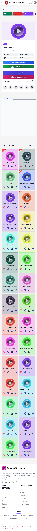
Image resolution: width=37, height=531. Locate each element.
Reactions (23, 502)
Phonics (22, 499)
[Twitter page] (9, 482)
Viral (4, 44)
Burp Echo (10, 265)
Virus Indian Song (10, 327)
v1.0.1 (11, 528)
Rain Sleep (27, 286)
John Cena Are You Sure (11, 286)
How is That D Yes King (11, 224)
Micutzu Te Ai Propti (27, 389)
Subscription (10, 245)
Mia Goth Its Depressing (28, 327)
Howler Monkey (26, 410)
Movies (4, 498)
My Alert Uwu (10, 348)
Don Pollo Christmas (27, 183)
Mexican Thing (27, 224)
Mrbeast (27, 307)
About (6, 516)
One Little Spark (10, 410)
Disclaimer (12, 519)
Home (7, 9)
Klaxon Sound (27, 451)
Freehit (26, 430)
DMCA (26, 519)
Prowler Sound (10, 430)
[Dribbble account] (16, 482)
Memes (5, 495)
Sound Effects (24, 505)
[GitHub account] (13, 482)
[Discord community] (6, 482)
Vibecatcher (11, 51)
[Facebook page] (2, 482)
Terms (30, 516)
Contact (14, 516)
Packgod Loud (27, 369)
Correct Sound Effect (10, 307)
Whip (10, 183)
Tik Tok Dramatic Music (11, 451)
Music (21, 493)
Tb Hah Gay (27, 162)
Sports (4, 501)
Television (6, 504)
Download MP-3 (20, 67)
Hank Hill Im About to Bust (12, 204)
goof (10, 389)
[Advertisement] (18, 118)
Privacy (23, 516)
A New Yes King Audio (10, 369)
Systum (27, 204)
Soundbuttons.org (20, 526)
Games (4, 492)
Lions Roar (10, 162)
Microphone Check (26, 348)
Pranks (22, 496)
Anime (21, 490)
